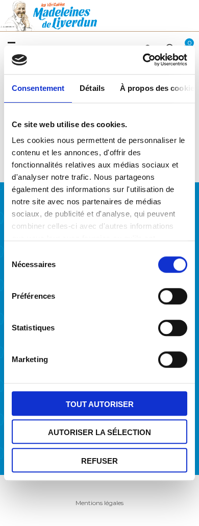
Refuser (99, 461)
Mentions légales (99, 503)
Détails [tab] (92, 88)
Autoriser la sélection (99, 432)
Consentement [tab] (38, 88)
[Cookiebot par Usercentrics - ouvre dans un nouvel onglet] (143, 59)
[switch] (170, 294)
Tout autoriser (100, 404)
